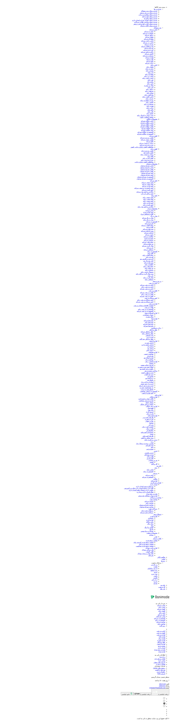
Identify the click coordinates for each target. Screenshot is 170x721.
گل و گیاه (154, 464)
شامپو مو (150, 376)
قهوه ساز (150, 408)
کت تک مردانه (148, 48)
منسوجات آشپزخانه (147, 432)
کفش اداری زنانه (148, 158)
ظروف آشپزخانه (148, 436)
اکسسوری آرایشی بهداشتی (148, 391)
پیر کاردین (154, 565)
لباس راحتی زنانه (147, 78)
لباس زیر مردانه (148, 42)
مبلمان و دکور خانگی (146, 404)
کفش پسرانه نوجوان (146, 169)
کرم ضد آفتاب (148, 374)
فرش (155, 451)
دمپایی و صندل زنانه (146, 154)
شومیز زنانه (149, 70)
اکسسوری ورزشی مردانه (145, 311)
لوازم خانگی (153, 397)
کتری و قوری (149, 419)
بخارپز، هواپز (149, 421)
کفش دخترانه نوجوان (146, 171)
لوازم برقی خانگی (151, 406)
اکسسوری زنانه (152, 251)
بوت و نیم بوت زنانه (147, 160)
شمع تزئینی (149, 449)
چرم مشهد (153, 570)
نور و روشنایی (152, 460)
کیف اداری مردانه (147, 186)
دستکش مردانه (148, 249)
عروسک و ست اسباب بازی (144, 486)
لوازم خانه (158, 395)
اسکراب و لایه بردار (147, 382)
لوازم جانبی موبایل (151, 548)
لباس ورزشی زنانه (147, 287)
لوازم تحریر (153, 516)
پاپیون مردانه (149, 235)
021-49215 (162, 684)
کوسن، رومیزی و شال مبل (144, 443)
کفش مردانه (153, 136)
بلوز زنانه (150, 80)
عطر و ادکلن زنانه (147, 333)
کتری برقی (149, 414)
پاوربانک (150, 555)
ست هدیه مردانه (148, 229)
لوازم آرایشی (153, 341)
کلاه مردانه (149, 227)
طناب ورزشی (148, 307)
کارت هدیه (161, 587)
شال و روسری (148, 85)
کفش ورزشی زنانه (147, 294)
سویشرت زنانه (148, 104)
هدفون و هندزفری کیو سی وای (143, 542)
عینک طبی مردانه (147, 242)
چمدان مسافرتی (148, 315)
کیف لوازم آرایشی (147, 393)
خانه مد (159, 466)
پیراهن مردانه (149, 35)
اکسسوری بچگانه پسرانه (145, 132)
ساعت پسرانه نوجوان (146, 507)
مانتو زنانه (150, 82)
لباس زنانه (154, 65)
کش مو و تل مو (148, 261)
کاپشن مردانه (149, 54)
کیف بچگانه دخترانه (147, 130)
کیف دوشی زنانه (148, 197)
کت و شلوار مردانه (147, 46)
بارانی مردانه (149, 63)
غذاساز (151, 423)
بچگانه (155, 479)
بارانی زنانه (149, 108)
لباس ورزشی (153, 283)
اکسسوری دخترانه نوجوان (145, 179)
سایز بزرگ (154, 216)
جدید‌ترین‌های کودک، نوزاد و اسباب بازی (144, 20)
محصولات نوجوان (151, 164)
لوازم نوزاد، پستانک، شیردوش (147, 496)
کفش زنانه (154, 149)
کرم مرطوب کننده (147, 373)
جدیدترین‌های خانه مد (150, 18)
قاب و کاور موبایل (147, 550)
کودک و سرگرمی (155, 483)
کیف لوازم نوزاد (148, 212)
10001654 (162, 686)
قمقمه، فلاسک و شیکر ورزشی (143, 305)
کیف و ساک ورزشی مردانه (144, 302)
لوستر (151, 462)
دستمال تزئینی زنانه (147, 272)
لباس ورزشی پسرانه (146, 289)
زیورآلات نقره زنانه (147, 510)
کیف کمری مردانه (147, 190)
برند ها (163, 561)
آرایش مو (150, 348)
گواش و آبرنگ (149, 527)
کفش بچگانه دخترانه (146, 126)
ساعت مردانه (149, 501)
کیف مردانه (153, 180)
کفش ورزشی (153, 290)
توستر (151, 434)
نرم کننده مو (149, 378)
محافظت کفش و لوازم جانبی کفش (142, 147)
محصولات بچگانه (152, 119)
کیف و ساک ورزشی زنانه (145, 300)
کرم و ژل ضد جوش (147, 384)
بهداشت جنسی (148, 354)
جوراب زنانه (149, 98)
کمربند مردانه (149, 223)
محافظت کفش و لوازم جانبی (143, 162)
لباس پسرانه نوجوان (146, 166)
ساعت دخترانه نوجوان (146, 505)
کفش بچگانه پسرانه (147, 125)
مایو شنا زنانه (149, 322)
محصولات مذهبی (151, 533)
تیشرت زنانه (149, 69)
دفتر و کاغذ (149, 522)
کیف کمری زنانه (148, 205)
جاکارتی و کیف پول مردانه (144, 192)
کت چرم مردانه (148, 50)
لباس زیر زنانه (148, 76)
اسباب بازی (153, 484)
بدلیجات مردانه (148, 240)
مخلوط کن (149, 430)
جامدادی (150, 518)
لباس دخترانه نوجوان (146, 167)
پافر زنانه (150, 111)
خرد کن (151, 425)
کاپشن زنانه (149, 102)
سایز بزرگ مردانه (147, 218)
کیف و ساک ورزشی (150, 298)
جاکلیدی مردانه (148, 236)
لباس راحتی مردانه (147, 41)
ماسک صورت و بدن (147, 389)
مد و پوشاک (157, 28)
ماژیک (151, 529)
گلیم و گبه (150, 456)
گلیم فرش (150, 458)
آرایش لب (150, 346)
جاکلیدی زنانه (149, 264)
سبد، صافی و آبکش (147, 438)
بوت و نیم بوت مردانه (146, 145)
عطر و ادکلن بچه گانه (146, 339)
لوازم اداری (149, 520)
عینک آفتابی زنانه (148, 255)
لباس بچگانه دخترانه (146, 123)
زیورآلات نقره (153, 509)
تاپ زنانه (150, 72)
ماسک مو (150, 380)
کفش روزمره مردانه (146, 138)
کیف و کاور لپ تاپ (147, 194)
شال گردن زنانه (148, 277)
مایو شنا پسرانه (148, 326)
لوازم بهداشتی (152, 352)
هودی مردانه (149, 57)
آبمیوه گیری (149, 412)
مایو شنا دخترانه (148, 324)
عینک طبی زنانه (148, 266)
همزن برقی (149, 428)
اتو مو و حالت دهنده (147, 365)
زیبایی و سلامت (156, 328)
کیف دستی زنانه (148, 201)
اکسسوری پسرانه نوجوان (145, 177)
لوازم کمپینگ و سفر (151, 313)
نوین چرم (154, 574)
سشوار (151, 363)
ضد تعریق (150, 356)
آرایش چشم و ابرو (147, 345)
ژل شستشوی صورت (146, 387)
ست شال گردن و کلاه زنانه (144, 274)
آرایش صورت (149, 343)
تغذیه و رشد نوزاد (151, 494)
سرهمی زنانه (149, 91)
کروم (155, 572)
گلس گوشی (149, 552)
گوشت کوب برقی (147, 427)
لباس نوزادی (149, 210)
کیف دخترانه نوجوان (146, 175)
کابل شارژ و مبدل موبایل (145, 553)
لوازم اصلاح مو (148, 358)
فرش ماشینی (149, 453)
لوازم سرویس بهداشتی (146, 400)
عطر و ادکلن (153, 330)
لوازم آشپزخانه (152, 415)
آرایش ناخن (149, 350)
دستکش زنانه (149, 279)
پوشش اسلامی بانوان (146, 117)
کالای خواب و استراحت (145, 399)
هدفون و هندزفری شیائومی (144, 546)
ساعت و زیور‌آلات (155, 497)
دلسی (155, 576)
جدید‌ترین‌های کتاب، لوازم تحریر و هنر (145, 24)
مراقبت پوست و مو (151, 371)
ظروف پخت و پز (148, 417)
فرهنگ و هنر (157, 514)
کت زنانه (150, 87)
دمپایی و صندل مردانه (146, 143)
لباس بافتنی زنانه (147, 97)
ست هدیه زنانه (148, 262)
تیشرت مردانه (148, 31)
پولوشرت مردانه (148, 33)
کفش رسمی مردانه (147, 139)
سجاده (151, 535)
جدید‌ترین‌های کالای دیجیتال (148, 26)
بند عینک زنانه (149, 268)
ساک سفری (149, 317)
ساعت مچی (153, 499)
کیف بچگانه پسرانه (147, 128)
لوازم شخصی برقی (151, 361)
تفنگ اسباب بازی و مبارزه (145, 492)
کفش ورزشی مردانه (146, 292)
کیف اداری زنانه (148, 203)
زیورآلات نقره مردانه (146, 512)
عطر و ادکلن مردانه (147, 331)
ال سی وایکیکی (152, 568)
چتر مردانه (150, 248)
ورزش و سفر (156, 281)
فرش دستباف (148, 455)
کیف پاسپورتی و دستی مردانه (143, 188)
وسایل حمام (149, 402)
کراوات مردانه (148, 233)
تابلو (152, 447)
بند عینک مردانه (148, 244)
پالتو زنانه (150, 110)
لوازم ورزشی (153, 304)
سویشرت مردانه (148, 56)
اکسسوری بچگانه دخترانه (145, 134)
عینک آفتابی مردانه (147, 225)
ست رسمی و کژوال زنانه (145, 115)
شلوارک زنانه (149, 74)
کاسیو (155, 578)
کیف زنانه (154, 195)
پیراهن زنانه (149, 89)
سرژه (155, 581)
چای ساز (150, 410)
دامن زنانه (150, 83)
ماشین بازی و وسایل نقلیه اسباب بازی (141, 490)
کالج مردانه (149, 141)
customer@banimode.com (157, 688)
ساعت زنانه (149, 503)
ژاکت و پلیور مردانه (147, 52)
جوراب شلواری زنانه (146, 100)
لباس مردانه (153, 29)
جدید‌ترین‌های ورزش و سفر (148, 13)
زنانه (155, 468)
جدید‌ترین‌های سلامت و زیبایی (148, 15)
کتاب (155, 537)
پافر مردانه (149, 59)
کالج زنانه (150, 156)
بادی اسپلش (149, 335)
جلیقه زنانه (149, 113)
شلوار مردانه (149, 37)
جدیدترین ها (157, 9)
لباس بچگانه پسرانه (147, 121)
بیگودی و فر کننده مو (146, 369)
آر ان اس (154, 579)
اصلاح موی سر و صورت (145, 367)
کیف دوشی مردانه (147, 182)
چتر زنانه (150, 276)
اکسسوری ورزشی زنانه (145, 309)
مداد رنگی (150, 524)
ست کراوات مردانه (147, 231)
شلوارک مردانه (148, 39)
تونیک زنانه (150, 93)
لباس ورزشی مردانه (146, 285)
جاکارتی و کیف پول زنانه (145, 207)
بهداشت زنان (149, 359)
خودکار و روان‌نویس (147, 531)
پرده (152, 441)
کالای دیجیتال (157, 538)
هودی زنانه (150, 106)
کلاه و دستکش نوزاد (147, 214)
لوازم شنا (154, 318)
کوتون (155, 566)
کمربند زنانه (149, 257)
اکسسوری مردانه (151, 221)
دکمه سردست (148, 238)
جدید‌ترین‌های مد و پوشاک (149, 11)
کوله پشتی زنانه (148, 199)
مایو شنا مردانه (148, 320)
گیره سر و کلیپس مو (146, 259)
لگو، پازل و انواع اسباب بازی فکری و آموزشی (138, 488)
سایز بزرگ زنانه (148, 220)
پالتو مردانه (149, 61)
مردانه (155, 473)
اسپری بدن (149, 337)
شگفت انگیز (161, 557)
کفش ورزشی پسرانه (146, 296)
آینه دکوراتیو (149, 445)
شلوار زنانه (149, 67)
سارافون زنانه (148, 95)
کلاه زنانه (150, 253)
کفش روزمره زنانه (147, 151)
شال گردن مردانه (147, 246)
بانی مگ (162, 589)
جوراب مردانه (149, 44)
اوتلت (163, 559)
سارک (155, 583)
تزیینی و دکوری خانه (150, 440)
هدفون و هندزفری (151, 540)
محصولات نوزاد (152, 208)
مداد (152, 525)
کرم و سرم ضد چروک (146, 386)
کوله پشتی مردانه (147, 184)
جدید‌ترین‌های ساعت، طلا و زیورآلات (145, 22)
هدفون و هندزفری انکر (146, 544)
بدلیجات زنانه (149, 270)
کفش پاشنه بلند (148, 152)
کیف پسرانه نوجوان (147, 173)
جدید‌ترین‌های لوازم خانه (149, 16)
